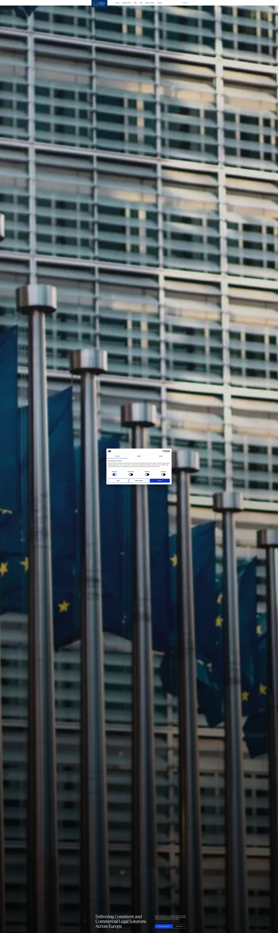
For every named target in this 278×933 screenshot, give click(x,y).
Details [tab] (139, 456)
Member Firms (126, 3)
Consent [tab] (117, 456)
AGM (141, 3)
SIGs (135, 3)
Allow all (160, 480)
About (117, 3)
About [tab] (160, 456)
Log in (185, 3)
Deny (118, 480)
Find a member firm (164, 926)
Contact (159, 3)
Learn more (179, 926)
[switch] (131, 475)
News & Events (149, 3)
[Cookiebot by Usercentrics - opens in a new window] (163, 451)
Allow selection (139, 480)
